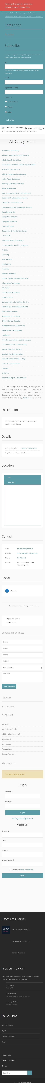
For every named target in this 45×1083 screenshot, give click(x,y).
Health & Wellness (9, 273)
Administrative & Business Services (15, 155)
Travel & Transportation (11, 363)
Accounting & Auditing (10, 150)
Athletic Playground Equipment (14, 174)
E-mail (4, 841)
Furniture (5, 269)
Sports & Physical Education (12, 354)
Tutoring (5, 368)
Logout (29, 16)
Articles (9, 34)
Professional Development (12, 330)
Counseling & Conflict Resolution (14, 231)
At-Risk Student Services (11, 169)
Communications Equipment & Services (17, 207)
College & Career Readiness (12, 202)
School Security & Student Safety (14, 344)
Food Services (7, 259)
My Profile (22, 16)
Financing (5, 255)
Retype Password (8, 860)
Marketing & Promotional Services (15, 307)
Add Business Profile (8, 13)
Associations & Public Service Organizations (18, 165)
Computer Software (9, 221)
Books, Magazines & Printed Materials (16, 193)
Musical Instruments (10, 311)
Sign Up (23, 875)
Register (18, 13)
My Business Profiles (10, 729)
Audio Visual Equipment (11, 179)
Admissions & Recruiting (11, 160)
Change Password (8, 754)
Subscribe (10, 120)
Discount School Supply (21, 941)
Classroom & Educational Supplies (15, 198)
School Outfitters (18, 953)
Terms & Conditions (8, 1036)
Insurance (5, 288)
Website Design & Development (14, 378)
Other (10, 112)
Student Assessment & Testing (13, 359)
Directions (11, 482)
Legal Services (7, 297)
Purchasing (6, 335)
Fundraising (6, 264)
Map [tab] (9, 477)
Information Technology (11, 283)
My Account (6, 739)
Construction (32, 448)
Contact (4, 1066)
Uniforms (5, 373)
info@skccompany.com (25, 549)
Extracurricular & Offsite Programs (15, 245)
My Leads (5, 724)
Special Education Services (12, 349)
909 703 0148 (21, 558)
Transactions (7, 749)
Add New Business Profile (11, 734)
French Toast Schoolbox (21, 930)
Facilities (5, 250)
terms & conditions (26, 870)
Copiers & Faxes (8, 226)
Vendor (10, 107)
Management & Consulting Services (15, 302)
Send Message (9, 686)
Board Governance (9, 188)
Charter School (13, 102)
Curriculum (6, 236)
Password (8, 801)
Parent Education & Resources (13, 326)
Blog (3, 1042)
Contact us (27, 398)
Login (24, 13)
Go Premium (32, 13)
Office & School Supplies (11, 321)
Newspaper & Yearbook (11, 316)
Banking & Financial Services (13, 184)
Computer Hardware (10, 217)
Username (8, 792)
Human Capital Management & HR (15, 278)
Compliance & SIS (8, 212)
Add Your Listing (7, 1025)
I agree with (22, 870)
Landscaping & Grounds (11, 292)
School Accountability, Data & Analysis (16, 340)
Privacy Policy (6, 1055)
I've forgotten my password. (22, 818)
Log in (22, 812)
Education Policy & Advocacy (13, 240)
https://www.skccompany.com (27, 553)
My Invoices (6, 744)
